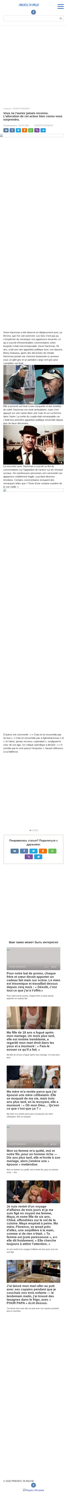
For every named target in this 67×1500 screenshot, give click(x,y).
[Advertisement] (33, 64)
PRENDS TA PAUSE (29, 5)
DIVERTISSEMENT (43, 125)
